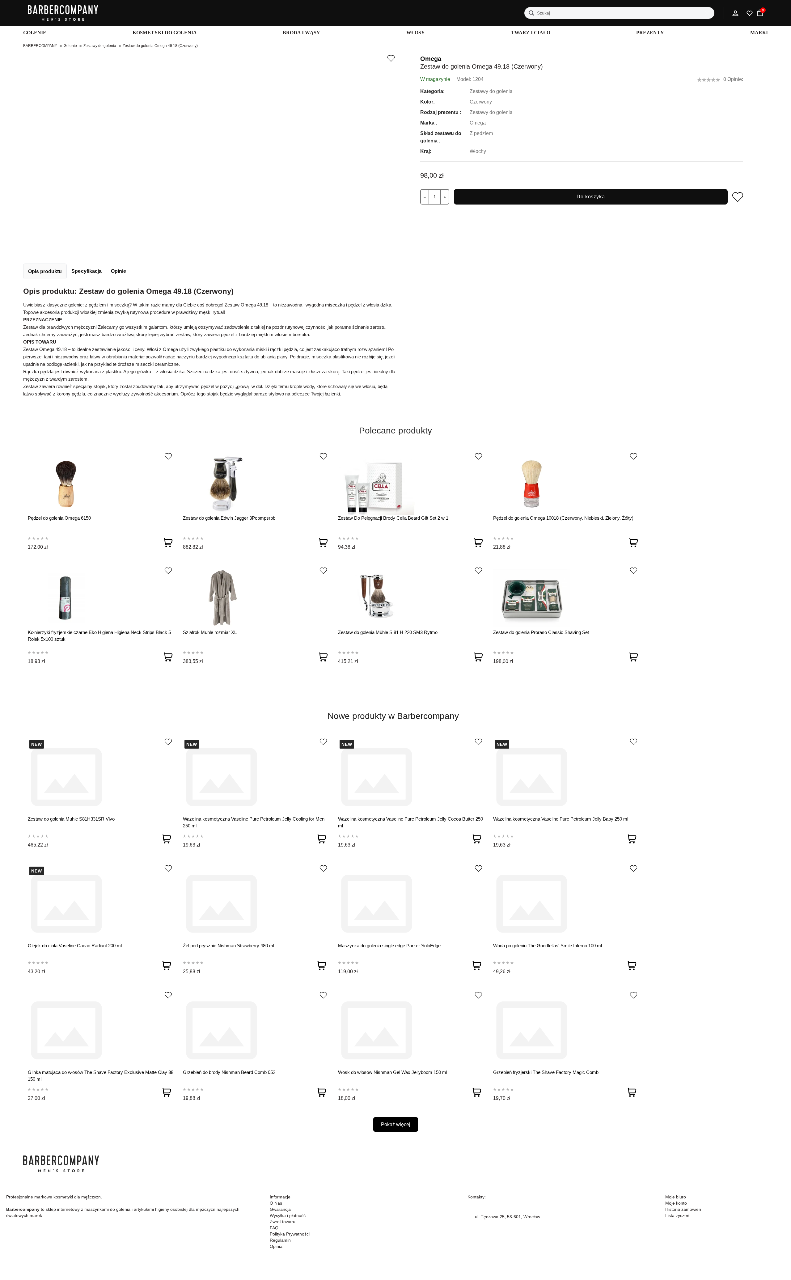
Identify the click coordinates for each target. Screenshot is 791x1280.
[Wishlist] (168, 456)
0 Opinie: (733, 79)
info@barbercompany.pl (498, 1224)
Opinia (276, 1246)
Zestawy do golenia (99, 46)
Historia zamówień (683, 1209)
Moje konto (676, 1203)
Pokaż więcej (395, 1124)
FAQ (274, 1227)
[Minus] (425, 197)
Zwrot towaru (282, 1221)
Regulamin (280, 1240)
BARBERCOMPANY (40, 46)
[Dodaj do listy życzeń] (391, 58)
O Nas (276, 1203)
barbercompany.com (495, 1231)
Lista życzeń (677, 1215)
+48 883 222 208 (491, 1209)
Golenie (70, 46)
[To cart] (168, 542)
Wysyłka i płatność (288, 1215)
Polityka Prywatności (290, 1233)
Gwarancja (280, 1209)
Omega (430, 58)
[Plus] (445, 197)
